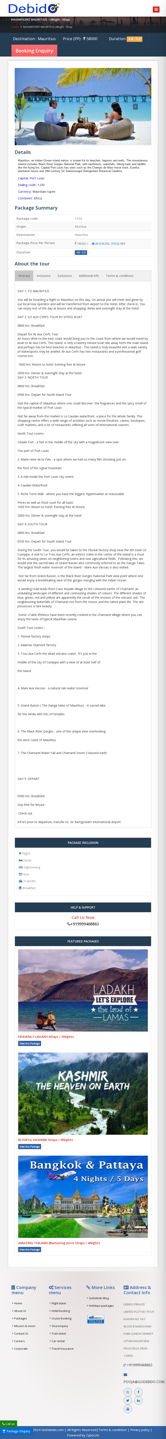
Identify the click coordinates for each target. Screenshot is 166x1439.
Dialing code (27, 185)
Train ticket (59, 1333)
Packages (20, 1318)
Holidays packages (101, 1306)
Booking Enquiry (34, 50)
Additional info (89, 276)
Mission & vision (24, 1326)
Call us (10, 1424)
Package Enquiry (18, 1431)
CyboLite (92, 1435)
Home (15, 27)
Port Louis (37, 178)
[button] (25, 106)
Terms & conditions (120, 276)
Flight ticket (59, 1303)
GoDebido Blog (99, 1298)
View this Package (30, 1043)
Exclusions (64, 276)
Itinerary (24, 276)
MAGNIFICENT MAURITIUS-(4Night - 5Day (47, 27)
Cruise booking (61, 1318)
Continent (25, 198)
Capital (23, 178)
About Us (20, 1311)
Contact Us (21, 1333)
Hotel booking (61, 1311)
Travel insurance (63, 1349)
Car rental (58, 1341)
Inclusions (44, 276)
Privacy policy (140, 1430)
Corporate (21, 1349)
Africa (38, 198)
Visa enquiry (60, 1326)
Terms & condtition (113, 1430)
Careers (19, 1341)
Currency (24, 191)
